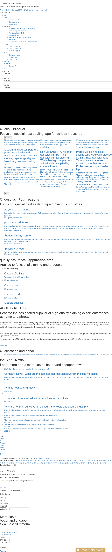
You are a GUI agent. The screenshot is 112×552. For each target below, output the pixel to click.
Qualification (13, 24)
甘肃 (81, 460)
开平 (98, 463)
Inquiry (6, 61)
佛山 (24, 463)
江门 (38, 463)
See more (3, 346)
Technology (13, 59)
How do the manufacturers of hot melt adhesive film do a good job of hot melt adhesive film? (36, 430)
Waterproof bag (23, 277)
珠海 (35, 463)
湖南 (50, 460)
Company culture (15, 22)
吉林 (97, 460)
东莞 (28, 463)
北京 (17, 460)
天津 (27, 460)
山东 (57, 460)
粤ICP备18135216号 (43, 458)
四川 (7, 463)
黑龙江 (46, 460)
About (6, 17)
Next (6, 194)
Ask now (3, 551)
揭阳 (56, 463)
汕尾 (59, 463)
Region (8, 10)
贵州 (104, 460)
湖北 (74, 460)
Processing (12, 39)
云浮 (80, 463)
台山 (94, 463)
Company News (14, 55)
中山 (31, 463)
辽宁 (41, 460)
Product (7, 26)
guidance (7, 534)
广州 (17, 463)
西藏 (3, 463)
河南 (34, 460)
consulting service (10, 532)
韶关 (73, 463)
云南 (38, 460)
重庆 (20, 460)
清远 (77, 463)
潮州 (52, 463)
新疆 (60, 460)
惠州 (45, 463)
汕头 (49, 463)
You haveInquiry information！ (39, 10)
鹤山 (91, 463)
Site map (15, 10)
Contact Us (12, 66)
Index (6, 15)
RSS (20, 10)
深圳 (21, 463)
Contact (7, 64)
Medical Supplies (14, 50)
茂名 (66, 463)
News (6, 53)
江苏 (64, 460)
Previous (8, 138)
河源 (87, 463)
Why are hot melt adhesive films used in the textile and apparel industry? (29, 425)
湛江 (63, 463)
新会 (105, 463)
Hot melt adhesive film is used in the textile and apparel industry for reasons (30, 416)
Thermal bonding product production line (23, 42)
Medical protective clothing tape (20, 37)
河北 (31, 460)
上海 (24, 460)
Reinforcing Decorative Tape (18, 31)
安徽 (53, 460)
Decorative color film (16, 35)
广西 (78, 460)
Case (6, 44)
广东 (107, 460)
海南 (14, 463)
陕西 (93, 460)
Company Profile (14, 20)
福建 (100, 460)
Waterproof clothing (11, 277)
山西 (85, 460)
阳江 (70, 463)
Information (13, 57)
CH (5, 68)
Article (2, 10)
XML (25, 10)
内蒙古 (89, 460)
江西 (71, 460)
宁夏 (10, 463)
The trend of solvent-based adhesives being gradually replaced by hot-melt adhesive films (35, 421)
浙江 (67, 460)
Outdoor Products (15, 48)
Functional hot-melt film (17, 33)
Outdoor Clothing (15, 46)
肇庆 (42, 463)
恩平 (101, 463)
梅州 (84, 463)
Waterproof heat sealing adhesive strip (22, 28)
